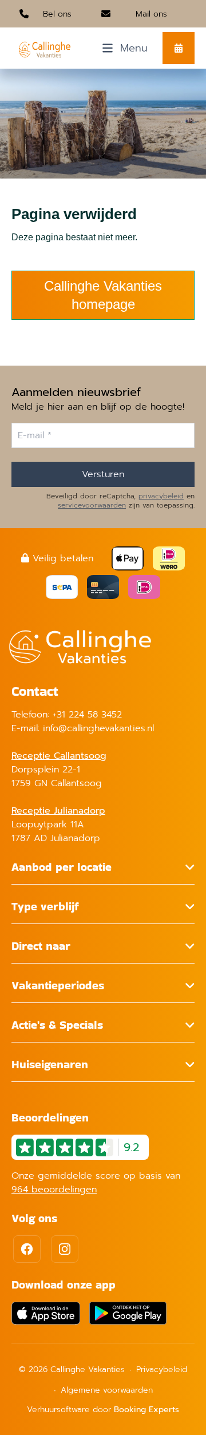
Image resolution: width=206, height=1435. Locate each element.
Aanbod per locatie (61, 867)
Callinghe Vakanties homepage (103, 295)
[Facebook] (27, 1249)
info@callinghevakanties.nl (98, 728)
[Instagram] (64, 1249)
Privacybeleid (161, 1369)
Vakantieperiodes (57, 985)
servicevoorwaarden (92, 505)
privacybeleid (161, 496)
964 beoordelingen (54, 1189)
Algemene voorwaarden (107, 1390)
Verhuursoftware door (103, 1410)
